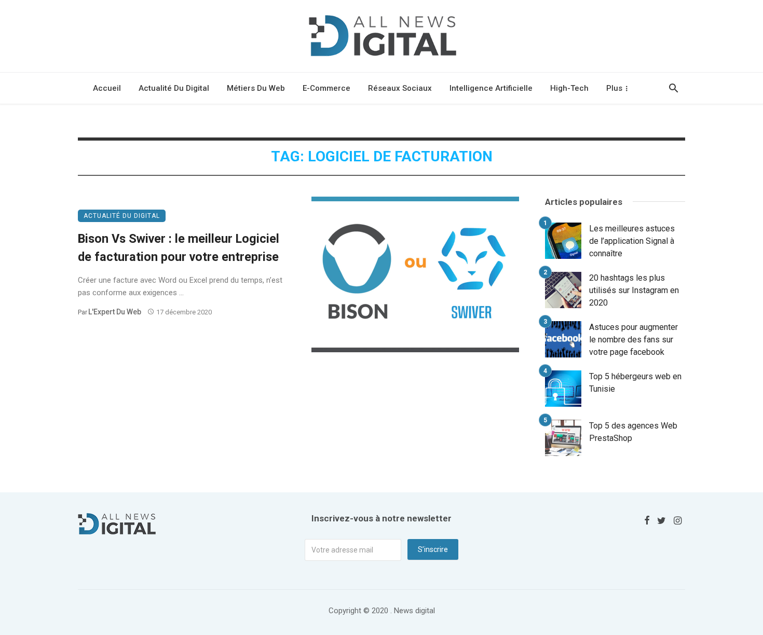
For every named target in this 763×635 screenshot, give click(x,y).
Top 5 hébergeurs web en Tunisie (635, 382)
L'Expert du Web (114, 312)
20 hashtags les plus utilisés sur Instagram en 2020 (634, 290)
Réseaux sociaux (400, 88)
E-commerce (326, 88)
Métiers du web (256, 88)
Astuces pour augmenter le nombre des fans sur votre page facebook (633, 339)
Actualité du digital (174, 88)
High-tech (569, 88)
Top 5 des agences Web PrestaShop (633, 432)
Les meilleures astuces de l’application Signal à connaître (632, 241)
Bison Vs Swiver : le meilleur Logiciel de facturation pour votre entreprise (178, 247)
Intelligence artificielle (491, 88)
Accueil (107, 88)
